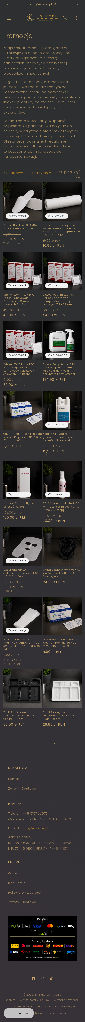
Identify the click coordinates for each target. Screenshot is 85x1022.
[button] (8, 18)
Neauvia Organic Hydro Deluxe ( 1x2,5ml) (18, 505)
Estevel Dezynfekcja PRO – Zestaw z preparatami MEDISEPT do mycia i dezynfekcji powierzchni (60, 369)
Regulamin (17, 883)
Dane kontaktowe (34, 1013)
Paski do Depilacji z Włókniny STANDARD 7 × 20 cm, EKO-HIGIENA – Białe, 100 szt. (22, 644)
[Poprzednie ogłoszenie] (7, 4)
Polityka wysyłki (65, 1006)
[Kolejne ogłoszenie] (77, 4)
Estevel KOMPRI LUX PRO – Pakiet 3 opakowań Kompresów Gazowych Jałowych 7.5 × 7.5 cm (60, 299)
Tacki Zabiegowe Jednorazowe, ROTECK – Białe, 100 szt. (59, 715)
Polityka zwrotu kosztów (34, 1000)
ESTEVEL (40, 994)
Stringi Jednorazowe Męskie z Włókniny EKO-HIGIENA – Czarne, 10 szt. (61, 573)
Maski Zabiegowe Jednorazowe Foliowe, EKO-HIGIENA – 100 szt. (21, 573)
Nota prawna (57, 1013)
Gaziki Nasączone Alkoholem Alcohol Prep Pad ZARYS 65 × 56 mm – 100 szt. (22, 437)
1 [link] (30, 743)
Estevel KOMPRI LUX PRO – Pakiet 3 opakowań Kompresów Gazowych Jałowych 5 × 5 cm (20, 299)
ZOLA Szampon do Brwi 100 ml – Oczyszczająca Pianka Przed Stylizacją (61, 507)
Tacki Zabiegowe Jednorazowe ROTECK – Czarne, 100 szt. (19, 715)
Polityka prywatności (25, 893)
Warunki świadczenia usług (32, 1006)
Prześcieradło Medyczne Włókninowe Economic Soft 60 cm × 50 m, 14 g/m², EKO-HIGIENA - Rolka (61, 230)
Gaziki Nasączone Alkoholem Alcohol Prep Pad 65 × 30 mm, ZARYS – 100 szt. (62, 643)
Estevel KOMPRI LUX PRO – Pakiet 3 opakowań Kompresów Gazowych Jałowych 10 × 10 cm (20, 369)
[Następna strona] (54, 743)
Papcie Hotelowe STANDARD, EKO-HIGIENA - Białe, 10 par (22, 227)
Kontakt (14, 779)
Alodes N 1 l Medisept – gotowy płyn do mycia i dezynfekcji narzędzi (59, 437)
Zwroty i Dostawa (22, 788)
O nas (13, 873)
